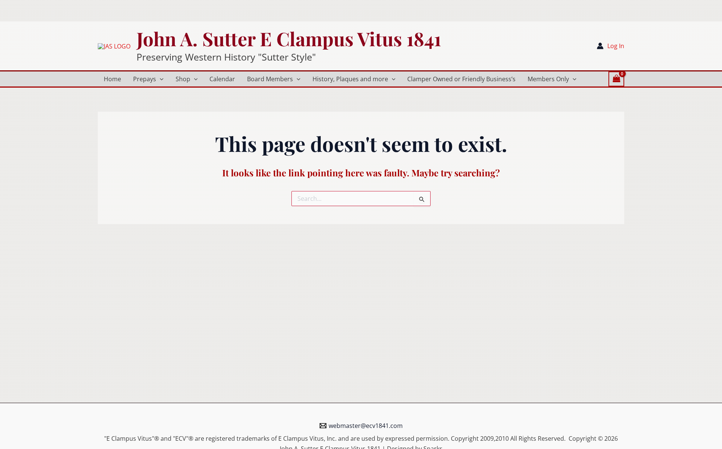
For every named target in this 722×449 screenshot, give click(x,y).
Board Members (270, 79)
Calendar (222, 79)
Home (112, 79)
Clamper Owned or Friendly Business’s (461, 79)
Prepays (144, 79)
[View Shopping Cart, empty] (616, 78)
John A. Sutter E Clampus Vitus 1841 (289, 38)
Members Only (548, 79)
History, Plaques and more (350, 79)
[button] (160, 79)
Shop (183, 79)
